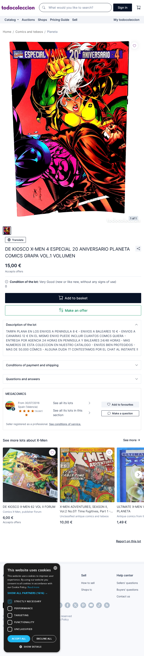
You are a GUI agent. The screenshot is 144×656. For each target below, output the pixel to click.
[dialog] (32, 607)
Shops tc (86, 589)
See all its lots (63, 403)
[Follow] (134, 45)
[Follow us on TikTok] (99, 605)
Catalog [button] (10, 20)
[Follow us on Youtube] (91, 605)
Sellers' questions (127, 582)
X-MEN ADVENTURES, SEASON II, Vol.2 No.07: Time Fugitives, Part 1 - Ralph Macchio (85, 509)
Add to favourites (122, 404)
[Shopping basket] (138, 7)
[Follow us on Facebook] (67, 605)
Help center (125, 575)
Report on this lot (128, 541)
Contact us (123, 596)
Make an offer (76, 310)
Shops (42, 20)
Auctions (28, 20)
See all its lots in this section (67, 413)
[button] (72, 324)
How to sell (87, 582)
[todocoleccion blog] (107, 605)
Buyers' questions (127, 589)
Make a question (122, 413)
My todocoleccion (127, 20)
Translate (17, 239)
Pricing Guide (59, 20)
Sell (74, 20)
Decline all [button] (44, 638)
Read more (34, 587)
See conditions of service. (65, 424)
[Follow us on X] (75, 605)
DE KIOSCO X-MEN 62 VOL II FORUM (29, 507)
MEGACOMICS (15, 394)
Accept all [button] (19, 638)
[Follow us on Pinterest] (83, 605)
